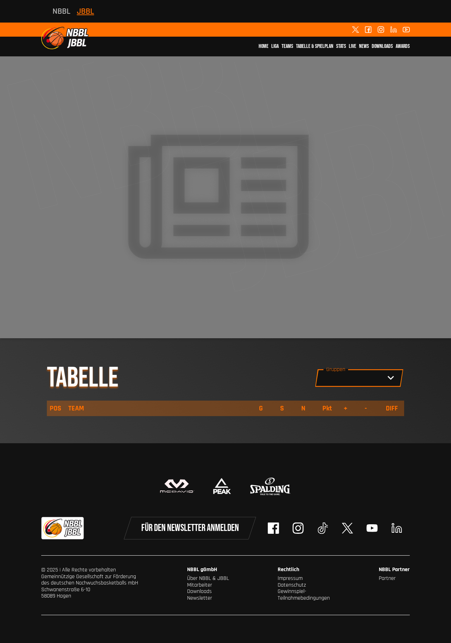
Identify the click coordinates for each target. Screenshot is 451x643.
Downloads (382, 46)
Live (352, 46)
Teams (287, 46)
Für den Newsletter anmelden (190, 528)
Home (263, 46)
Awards (403, 46)
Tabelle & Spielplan (314, 46)
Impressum (290, 578)
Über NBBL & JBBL (208, 578)
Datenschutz (292, 585)
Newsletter (199, 598)
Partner (387, 578)
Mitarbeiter (199, 585)
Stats (341, 46)
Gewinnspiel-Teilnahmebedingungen (304, 594)
